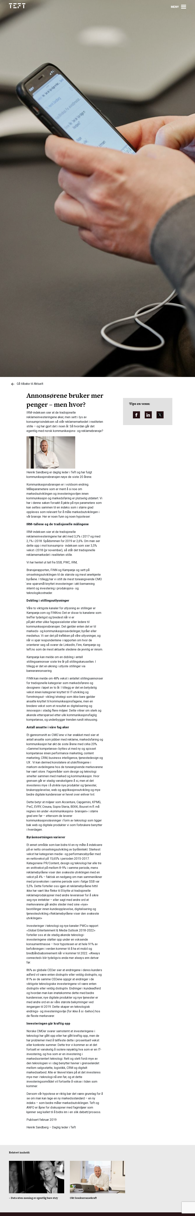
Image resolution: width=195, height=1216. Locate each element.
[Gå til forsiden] (17, 6)
